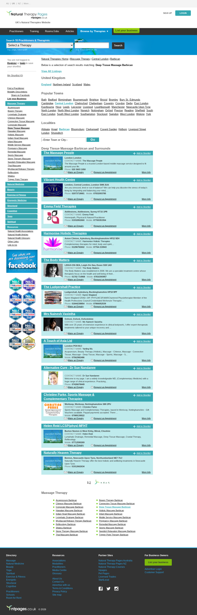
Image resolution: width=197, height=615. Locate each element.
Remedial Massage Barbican (112, 524)
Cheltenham (95, 103)
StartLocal (103, 579)
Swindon (114, 114)
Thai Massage (14, 165)
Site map (57, 594)
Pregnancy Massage (17, 148)
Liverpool (88, 107)
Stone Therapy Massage (19, 158)
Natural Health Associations (20, 231)
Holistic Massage (16, 134)
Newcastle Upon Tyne (138, 107)
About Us (57, 578)
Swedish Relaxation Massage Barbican (117, 531)
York (148, 114)
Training (34, 31)
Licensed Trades (107, 576)
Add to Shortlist (144, 153)
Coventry (109, 103)
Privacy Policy (59, 591)
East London (141, 103)
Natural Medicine (15, 184)
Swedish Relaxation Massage (21, 162)
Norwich (85, 110)
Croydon (120, 103)
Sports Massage (15, 155)
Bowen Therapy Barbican (111, 500)
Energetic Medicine (17, 200)
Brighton (94, 99)
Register (12, 63)
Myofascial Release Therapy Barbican (73, 521)
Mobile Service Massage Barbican (115, 517)
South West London (68, 114)
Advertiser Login (153, 569)
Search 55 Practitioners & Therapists (28, 40)
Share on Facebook (20, 95)
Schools (10, 594)
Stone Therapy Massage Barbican (72, 531)
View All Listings (51, 71)
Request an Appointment (105, 172)
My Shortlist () (15, 75)
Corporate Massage (17, 125)
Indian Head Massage (18, 138)
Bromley (113, 99)
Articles (70, 31)
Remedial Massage (17, 152)
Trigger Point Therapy (18, 179)
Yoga (9, 216)
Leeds (66, 107)
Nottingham (97, 110)
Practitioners (16, 31)
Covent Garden (108, 129)
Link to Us (12, 245)
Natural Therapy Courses (111, 567)
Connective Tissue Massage (21, 121)
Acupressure (14, 107)
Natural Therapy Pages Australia (115, 560)
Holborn (123, 129)
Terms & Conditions (62, 588)
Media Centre (59, 570)
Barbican (115, 58)
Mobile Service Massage (19, 145)
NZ (19, 3)
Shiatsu (11, 176)
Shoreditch (57, 132)
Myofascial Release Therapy (21, 169)
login (22, 63)
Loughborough (102, 107)
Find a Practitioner (15, 88)
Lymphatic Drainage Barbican (69, 517)
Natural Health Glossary (19, 238)
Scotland (77, 84)
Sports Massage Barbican (111, 528)
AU (7, 3)
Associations (59, 560)
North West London (68, 110)
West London (127, 114)
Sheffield (140, 110)
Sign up (167, 13)
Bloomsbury (77, 129)
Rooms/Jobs (52, 31)
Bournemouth (80, 99)
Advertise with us (61, 585)
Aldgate (45, 129)
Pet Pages (103, 573)
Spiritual (11, 222)
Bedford (52, 99)
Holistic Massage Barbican (111, 510)
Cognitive (12, 211)
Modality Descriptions (17, 92)
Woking (140, 114)
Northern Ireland (62, 84)
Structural (12, 206)
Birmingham (65, 99)
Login (183, 13)
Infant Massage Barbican (110, 514)
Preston (118, 110)
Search (118, 45)
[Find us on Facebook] (101, 589)
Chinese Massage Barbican (69, 503)
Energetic (11, 579)
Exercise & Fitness (16, 195)
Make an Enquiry (76, 172)
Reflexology (13, 172)
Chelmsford (81, 103)
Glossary (57, 573)
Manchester (118, 107)
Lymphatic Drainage (17, 114)
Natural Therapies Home (54, 58)
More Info (146, 172)
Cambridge (47, 103)
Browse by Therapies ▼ (94, 31)
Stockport (102, 114)
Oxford (109, 110)
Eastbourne (47, 107)
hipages (102, 570)
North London (48, 110)
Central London (100, 58)
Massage (11, 560)
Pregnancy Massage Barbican (113, 521)
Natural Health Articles (18, 234)
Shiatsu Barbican (64, 528)
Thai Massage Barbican (67, 534)
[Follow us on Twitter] (108, 589)
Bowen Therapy (15, 111)
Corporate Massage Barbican (69, 507)
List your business (126, 30)
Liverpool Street (137, 129)
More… (27, 3)
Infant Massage (15, 141)
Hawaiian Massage (16, 131)
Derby (129, 103)
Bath (44, 99)
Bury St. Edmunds (130, 99)
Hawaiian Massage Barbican (69, 510)
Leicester (76, 107)
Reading (129, 110)
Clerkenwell (92, 129)
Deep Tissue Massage (19, 128)
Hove (58, 107)
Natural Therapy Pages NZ (112, 563)
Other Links (13, 241)
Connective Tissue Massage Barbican (117, 503)
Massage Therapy (16, 103)
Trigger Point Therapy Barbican (113, 534)
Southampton (87, 114)
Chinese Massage (16, 118)
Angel (54, 129)
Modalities (57, 563)
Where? (78, 40)
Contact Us (58, 581)
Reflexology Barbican (66, 524)
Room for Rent (13, 598)
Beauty (10, 189)
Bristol (103, 99)
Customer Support (154, 572)
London (45, 132)
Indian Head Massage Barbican (70, 514)
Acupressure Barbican (66, 500)
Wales (86, 84)
